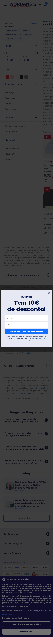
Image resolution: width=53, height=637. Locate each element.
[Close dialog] (49, 293)
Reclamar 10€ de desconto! (26, 331)
